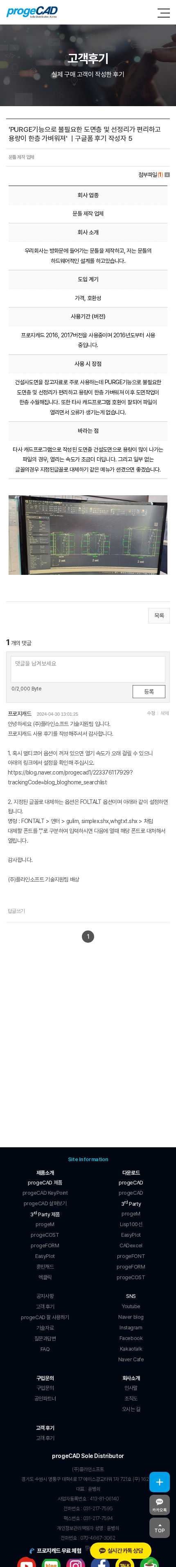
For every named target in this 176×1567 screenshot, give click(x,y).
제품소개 (45, 1173)
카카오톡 (159, 1510)
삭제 (164, 713)
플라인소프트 (32, 12)
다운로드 (131, 1173)
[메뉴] (164, 13)
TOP (159, 1531)
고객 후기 (45, 1428)
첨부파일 (150, 174)
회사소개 (131, 1378)
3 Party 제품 (45, 1214)
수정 (151, 713)
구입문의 (45, 1378)
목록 (159, 615)
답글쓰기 (16, 911)
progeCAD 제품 (45, 1183)
